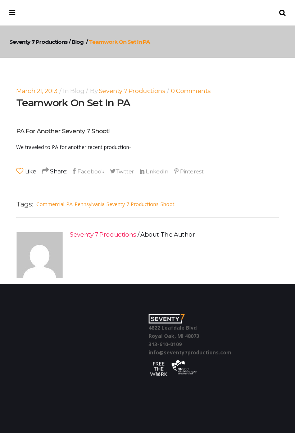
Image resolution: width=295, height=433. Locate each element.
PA (69, 204)
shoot (167, 204)
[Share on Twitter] (122, 171)
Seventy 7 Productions (38, 41)
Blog (77, 41)
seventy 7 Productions (132, 204)
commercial (50, 204)
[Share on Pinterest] (188, 171)
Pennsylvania (89, 204)
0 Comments (191, 90)
